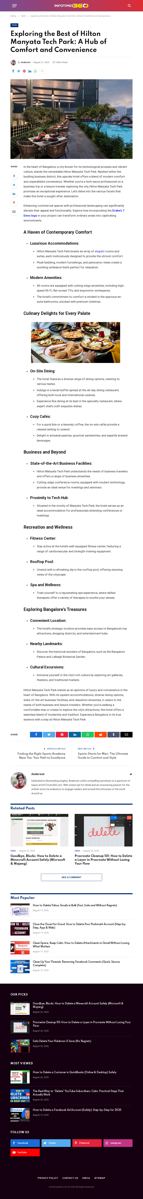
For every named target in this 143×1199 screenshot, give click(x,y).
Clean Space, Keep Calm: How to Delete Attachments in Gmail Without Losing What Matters (81, 945)
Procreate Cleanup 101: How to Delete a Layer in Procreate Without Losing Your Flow (103, 860)
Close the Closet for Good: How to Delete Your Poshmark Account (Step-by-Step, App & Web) (79, 926)
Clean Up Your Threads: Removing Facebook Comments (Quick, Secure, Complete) (76, 964)
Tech (14, 25)
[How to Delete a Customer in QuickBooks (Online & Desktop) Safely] (20, 1077)
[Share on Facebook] (13, 71)
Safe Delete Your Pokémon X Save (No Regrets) (62, 1041)
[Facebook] (13, 176)
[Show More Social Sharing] (42, 71)
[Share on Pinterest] (24, 71)
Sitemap (99, 1178)
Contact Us (70, 1178)
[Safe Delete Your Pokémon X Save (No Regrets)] (20, 1045)
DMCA (86, 1178)
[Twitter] (13, 184)
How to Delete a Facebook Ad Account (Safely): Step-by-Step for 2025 (77, 1110)
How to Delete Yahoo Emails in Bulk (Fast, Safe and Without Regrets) (75, 905)
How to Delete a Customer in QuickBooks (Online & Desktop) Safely (74, 1072)
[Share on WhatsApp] (35, 71)
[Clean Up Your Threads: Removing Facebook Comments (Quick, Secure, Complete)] (20, 966)
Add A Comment (71, 877)
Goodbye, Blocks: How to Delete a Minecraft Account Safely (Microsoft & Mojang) (37, 860)
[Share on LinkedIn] (29, 71)
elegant (99, 251)
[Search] (129, 6)
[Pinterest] (13, 202)
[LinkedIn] (13, 193)
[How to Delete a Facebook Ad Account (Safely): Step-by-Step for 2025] (20, 1114)
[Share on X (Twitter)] (18, 71)
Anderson (26, 62)
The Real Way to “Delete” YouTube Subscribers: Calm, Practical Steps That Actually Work (78, 1093)
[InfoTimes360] (71, 5)
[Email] (13, 211)
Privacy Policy (48, 1178)
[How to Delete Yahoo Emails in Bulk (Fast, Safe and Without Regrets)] (20, 910)
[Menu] (14, 6)
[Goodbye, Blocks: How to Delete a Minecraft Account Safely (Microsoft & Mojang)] (39, 830)
